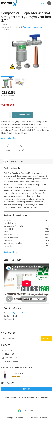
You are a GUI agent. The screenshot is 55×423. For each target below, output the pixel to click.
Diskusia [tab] (13, 162)
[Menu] (49, 3)
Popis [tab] (5, 162)
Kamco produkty (27, 397)
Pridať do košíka (24, 115)
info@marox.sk (10, 350)
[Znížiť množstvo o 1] (10, 116)
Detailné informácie (8, 138)
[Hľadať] (35, 3)
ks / (26, 389)
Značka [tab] (20, 162)
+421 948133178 (11, 358)
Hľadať (46, 339)
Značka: (8, 29)
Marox (8, 397)
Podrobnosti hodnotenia (32, 27)
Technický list (11, 252)
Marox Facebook (11, 361)
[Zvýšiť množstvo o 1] (10, 113)
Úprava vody (18, 313)
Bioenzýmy (15, 397)
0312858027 (9, 354)
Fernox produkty (41, 397)
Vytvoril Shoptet (29, 410)
